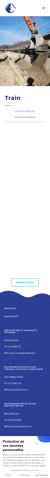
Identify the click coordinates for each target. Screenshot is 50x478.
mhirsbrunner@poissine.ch (20, 426)
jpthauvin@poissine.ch (18, 389)
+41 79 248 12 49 (14, 383)
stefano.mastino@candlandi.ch (21, 353)
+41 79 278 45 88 (14, 420)
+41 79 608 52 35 (14, 346)
